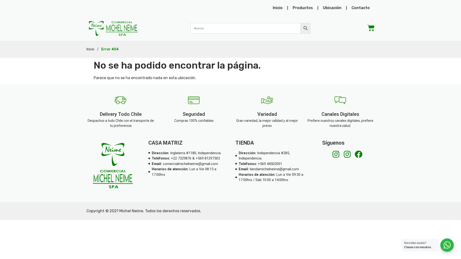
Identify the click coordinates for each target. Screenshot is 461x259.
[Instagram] (336, 154)
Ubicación (332, 8)
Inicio (278, 8)
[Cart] (371, 28)
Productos (303, 8)
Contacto (361, 8)
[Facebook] (358, 154)
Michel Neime (131, 211)
